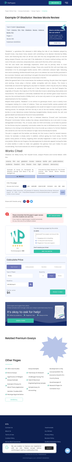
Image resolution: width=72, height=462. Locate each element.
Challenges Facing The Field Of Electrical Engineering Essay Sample (37, 380)
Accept (49, 448)
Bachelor (44, 266)
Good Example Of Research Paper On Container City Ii (56, 385)
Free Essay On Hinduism (36, 373)
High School (14, 266)
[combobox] (20, 276)
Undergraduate (29, 266)
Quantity (42, 272)
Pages (51, 275)
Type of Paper (11, 272)
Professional (58, 266)
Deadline (9, 280)
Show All (14, 399)
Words (60, 275)
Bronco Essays (12, 373)
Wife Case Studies (13, 369)
